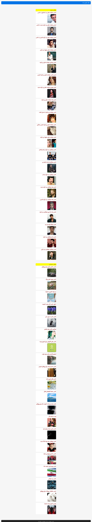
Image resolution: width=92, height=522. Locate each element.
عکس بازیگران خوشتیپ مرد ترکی (48, 249)
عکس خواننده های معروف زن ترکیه (48, 137)
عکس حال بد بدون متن (50, 317)
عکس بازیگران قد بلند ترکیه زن (49, 162)
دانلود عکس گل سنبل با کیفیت (49, 304)
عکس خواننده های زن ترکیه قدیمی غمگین (46, 125)
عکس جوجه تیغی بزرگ (51, 279)
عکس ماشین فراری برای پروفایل (49, 267)
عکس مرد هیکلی (52, 479)
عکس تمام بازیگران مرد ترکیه (49, 237)
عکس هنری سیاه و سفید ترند (49, 429)
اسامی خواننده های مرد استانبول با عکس (47, 12)
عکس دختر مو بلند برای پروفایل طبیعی (47, 366)
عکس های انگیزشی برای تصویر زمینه (48, 342)
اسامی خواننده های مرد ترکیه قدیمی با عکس (46, 37)
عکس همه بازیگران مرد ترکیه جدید (48, 187)
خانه (88, 3)
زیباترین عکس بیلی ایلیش (50, 329)
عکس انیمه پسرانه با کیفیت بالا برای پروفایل (46, 404)
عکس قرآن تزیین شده (51, 379)
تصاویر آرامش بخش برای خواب (49, 354)
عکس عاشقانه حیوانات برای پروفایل (48, 491)
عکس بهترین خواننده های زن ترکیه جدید (47, 87)
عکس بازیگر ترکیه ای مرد (50, 224)
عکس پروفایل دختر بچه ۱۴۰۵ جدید (48, 441)
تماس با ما (85, 3)
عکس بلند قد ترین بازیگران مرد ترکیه (48, 212)
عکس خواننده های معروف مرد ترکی (48, 50)
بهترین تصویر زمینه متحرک (50, 504)
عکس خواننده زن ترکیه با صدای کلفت (47, 112)
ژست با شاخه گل (52, 416)
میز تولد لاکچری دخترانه (50, 292)
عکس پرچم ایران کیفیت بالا (50, 466)
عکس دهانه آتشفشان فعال (50, 391)
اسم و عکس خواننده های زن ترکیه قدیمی (46, 75)
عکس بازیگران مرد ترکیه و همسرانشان (47, 150)
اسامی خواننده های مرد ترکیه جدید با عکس (46, 25)
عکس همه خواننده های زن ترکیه (48, 100)
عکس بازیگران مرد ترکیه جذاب (49, 175)
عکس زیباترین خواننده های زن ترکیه (48, 62)
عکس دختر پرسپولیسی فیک (49, 454)
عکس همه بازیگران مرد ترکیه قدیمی (48, 199)
